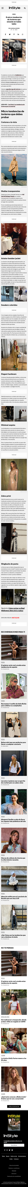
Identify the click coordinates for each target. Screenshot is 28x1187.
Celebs (3, 1055)
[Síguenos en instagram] (7, 1150)
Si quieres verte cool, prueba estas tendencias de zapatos (13, 666)
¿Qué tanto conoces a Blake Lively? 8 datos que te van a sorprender (13, 1098)
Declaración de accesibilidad (14, 1176)
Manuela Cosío (6, 669)
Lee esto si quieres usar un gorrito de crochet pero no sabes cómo (13, 782)
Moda (14, 14)
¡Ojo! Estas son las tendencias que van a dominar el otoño (13, 936)
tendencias (18, 75)
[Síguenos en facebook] (4, 1150)
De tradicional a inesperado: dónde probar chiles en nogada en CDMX (13, 1021)
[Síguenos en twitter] (9, 1150)
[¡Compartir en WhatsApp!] (22, 34)
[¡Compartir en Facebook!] (5, 34)
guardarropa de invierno (13, 89)
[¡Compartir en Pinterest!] (14, 34)
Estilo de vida (5, 1016)
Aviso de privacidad (14, 1165)
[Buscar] (25, 8)
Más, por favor (14, 1106)
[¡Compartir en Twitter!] (9, 34)
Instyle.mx (15, 617)
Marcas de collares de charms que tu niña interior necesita (13, 859)
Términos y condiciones (14, 1168)
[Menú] (2, 8)
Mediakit (14, 1170)
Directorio (14, 1173)
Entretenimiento (22, 1156)
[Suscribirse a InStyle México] (14, 1122)
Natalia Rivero (15, 28)
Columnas (16, 1159)
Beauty (7, 1156)
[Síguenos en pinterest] (12, 1150)
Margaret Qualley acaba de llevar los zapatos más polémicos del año (13, 820)
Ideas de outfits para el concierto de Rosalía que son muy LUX (14, 897)
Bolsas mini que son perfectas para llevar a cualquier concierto (13, 743)
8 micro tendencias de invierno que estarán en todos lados (14, 20)
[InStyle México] (14, 8)
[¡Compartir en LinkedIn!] (18, 34)
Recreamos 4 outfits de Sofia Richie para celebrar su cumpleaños (13, 705)
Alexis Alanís (5, 746)
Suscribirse (14, 1145)
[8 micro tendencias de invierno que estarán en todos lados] (14, 50)
